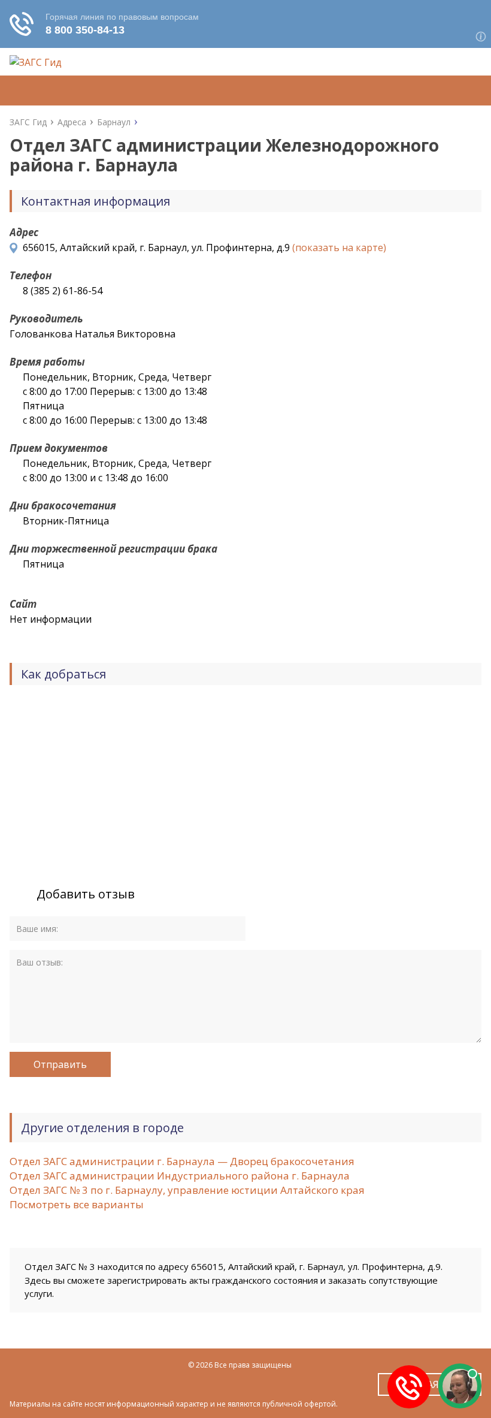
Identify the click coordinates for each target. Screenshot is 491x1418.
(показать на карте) (339, 247)
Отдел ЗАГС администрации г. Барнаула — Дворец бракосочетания (182, 1161)
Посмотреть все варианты (77, 1204)
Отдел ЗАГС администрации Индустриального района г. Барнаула (180, 1175)
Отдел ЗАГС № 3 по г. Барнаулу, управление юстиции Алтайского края (187, 1190)
